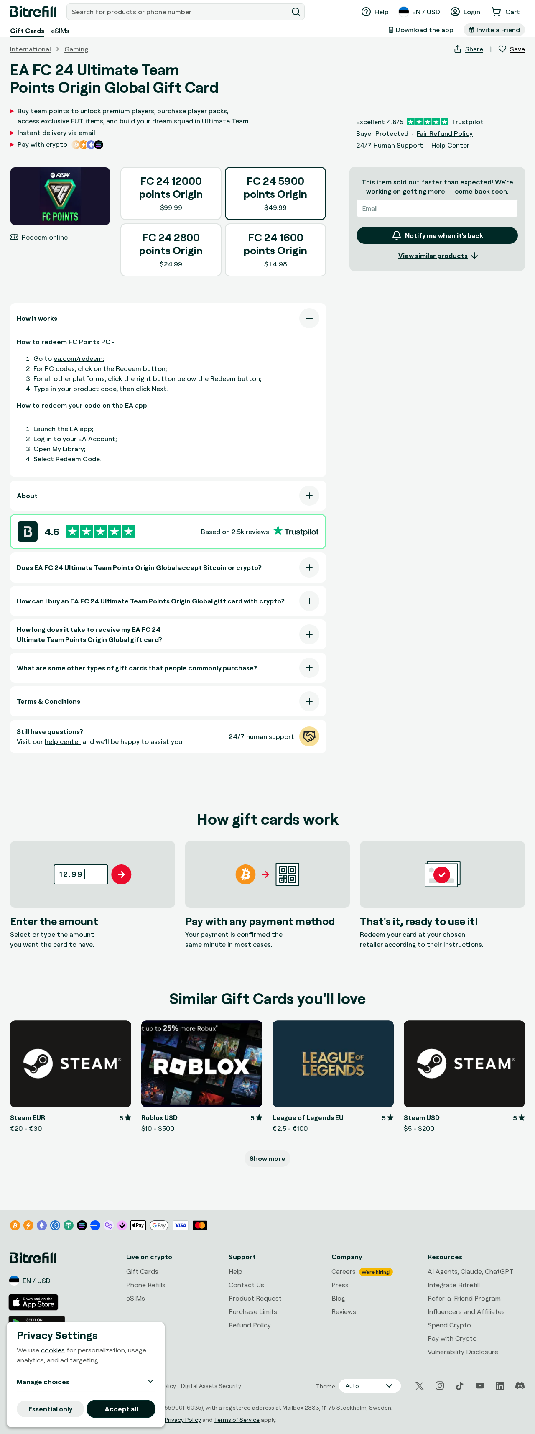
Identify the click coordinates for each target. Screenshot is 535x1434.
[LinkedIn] (500, 1385)
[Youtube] (480, 1385)
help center (63, 741)
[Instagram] (440, 1385)
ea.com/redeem (78, 358)
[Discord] (520, 1385)
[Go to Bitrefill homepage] (33, 12)
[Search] (296, 12)
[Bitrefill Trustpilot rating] (100, 531)
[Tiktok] (460, 1385)
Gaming (76, 49)
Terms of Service (237, 1419)
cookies (53, 1350)
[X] (420, 1386)
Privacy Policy (183, 1419)
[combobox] (178, 11)
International (30, 49)
